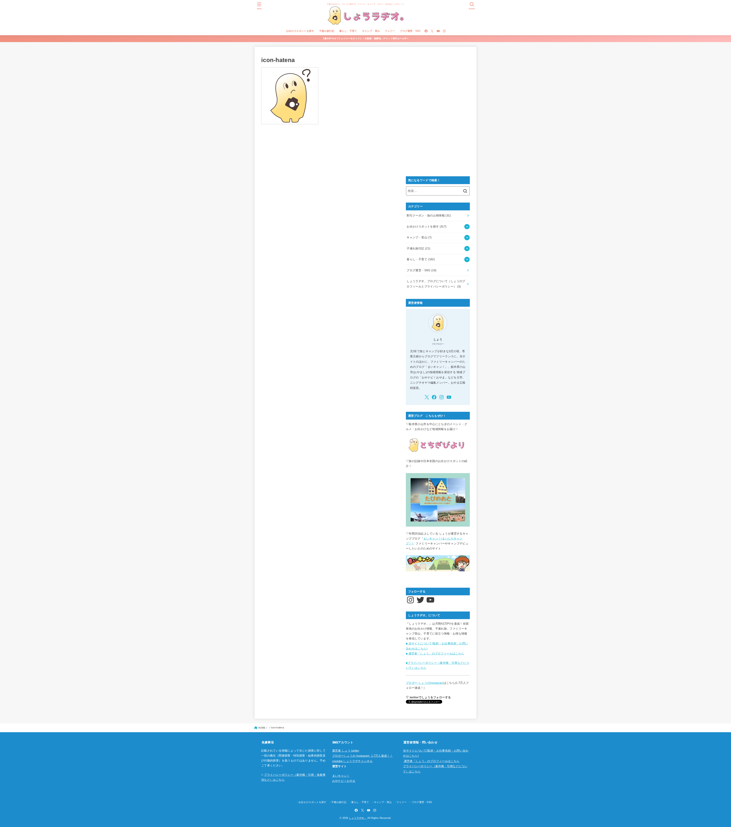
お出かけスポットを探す (300, 31)
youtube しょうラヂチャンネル (352, 761)
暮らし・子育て (348, 31)
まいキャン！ (341, 775)
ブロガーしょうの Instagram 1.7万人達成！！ (362, 755)
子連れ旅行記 (326, 31)
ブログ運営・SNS (410, 31)
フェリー (390, 31)
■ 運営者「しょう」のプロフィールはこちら (435, 653)
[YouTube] (438, 31)
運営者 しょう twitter (345, 750)
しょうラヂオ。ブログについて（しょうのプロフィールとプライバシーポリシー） (436, 284)
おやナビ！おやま (344, 780)
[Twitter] (432, 31)
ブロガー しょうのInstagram (424, 682)
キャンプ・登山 (371, 31)
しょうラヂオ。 (358, 818)
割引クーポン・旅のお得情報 (429, 215)
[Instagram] (444, 31)
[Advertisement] (434, 110)
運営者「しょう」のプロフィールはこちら (431, 761)
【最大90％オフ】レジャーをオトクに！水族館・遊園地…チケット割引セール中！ (365, 38)
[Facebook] (426, 31)
